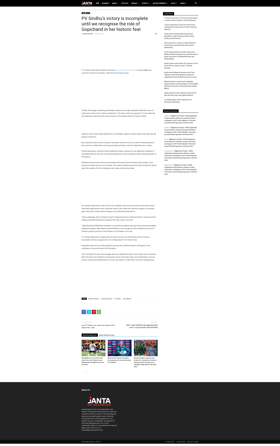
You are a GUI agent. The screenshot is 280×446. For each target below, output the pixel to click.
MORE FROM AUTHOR (106, 335)
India (114, 3)
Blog (173, 3)
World (134, 3)
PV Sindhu (118, 298)
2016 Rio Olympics (93, 298)
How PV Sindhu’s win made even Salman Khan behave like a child (98, 326)
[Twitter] (89, 312)
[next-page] (86, 371)
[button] (195, 3)
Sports (145, 3)
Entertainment (159, 3)
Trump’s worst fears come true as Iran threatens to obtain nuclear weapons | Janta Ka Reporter (181, 19)
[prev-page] (83, 371)
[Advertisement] (120, 52)
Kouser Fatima (88, 33)
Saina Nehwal (127, 298)
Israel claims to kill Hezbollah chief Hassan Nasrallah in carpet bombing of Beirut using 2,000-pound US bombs (179, 36)
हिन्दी (97, 3)
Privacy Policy (170, 442)
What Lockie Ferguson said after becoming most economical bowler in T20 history (119, 360)
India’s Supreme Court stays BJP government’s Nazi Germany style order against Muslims (180, 94)
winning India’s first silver (125, 70)
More (182, 3)
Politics (124, 3)
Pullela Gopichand (106, 298)
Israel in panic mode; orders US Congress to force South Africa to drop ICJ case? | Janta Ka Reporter (181, 65)
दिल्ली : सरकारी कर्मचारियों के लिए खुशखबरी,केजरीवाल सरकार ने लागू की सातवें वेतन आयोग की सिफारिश (142, 326)
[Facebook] (84, 312)
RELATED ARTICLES (90, 335)
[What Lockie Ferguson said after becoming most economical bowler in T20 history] (120, 348)
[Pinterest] (94, 312)
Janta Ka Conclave (192, 442)
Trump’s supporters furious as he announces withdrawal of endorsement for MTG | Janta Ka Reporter (180, 27)
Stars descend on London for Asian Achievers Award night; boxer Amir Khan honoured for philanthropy (180, 45)
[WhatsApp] (99, 312)
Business (105, 3)
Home (83, 10)
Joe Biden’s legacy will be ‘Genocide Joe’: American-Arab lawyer (178, 101)
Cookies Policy (180, 442)
